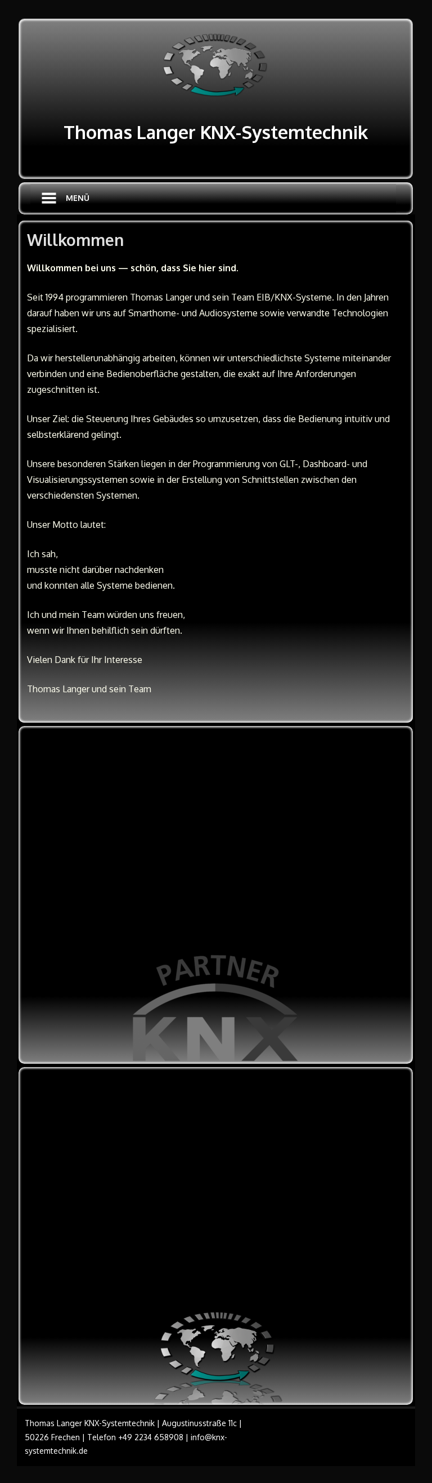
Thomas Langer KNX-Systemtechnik (216, 132)
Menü (77, 198)
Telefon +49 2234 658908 (135, 1437)
